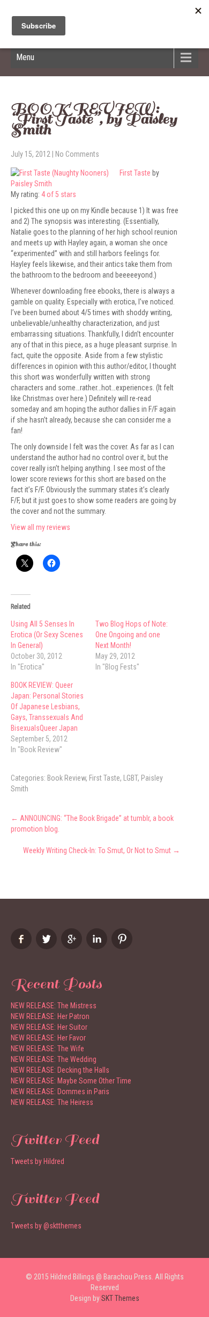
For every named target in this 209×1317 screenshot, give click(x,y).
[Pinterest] (123, 946)
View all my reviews (40, 527)
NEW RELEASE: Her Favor (48, 1038)
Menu (25, 57)
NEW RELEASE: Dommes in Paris (60, 1091)
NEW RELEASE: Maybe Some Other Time (71, 1080)
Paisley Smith (31, 183)
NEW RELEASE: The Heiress (52, 1102)
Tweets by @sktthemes (46, 1225)
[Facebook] (22, 946)
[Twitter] (47, 946)
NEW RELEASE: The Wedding (53, 1059)
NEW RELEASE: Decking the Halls (60, 1070)
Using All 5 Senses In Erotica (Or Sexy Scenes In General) (47, 635)
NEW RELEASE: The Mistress (53, 1005)
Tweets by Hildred (37, 1161)
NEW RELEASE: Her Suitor (49, 1027)
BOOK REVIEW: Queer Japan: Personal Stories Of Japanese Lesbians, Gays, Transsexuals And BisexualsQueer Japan (47, 706)
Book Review (66, 778)
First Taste (135, 173)
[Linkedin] (98, 946)
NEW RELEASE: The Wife (47, 1048)
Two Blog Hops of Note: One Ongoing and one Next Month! (131, 635)
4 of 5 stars (58, 194)
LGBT (130, 778)
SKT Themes (120, 1298)
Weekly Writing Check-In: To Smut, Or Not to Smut (101, 850)
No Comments (77, 154)
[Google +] (73, 946)
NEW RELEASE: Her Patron (50, 1016)
